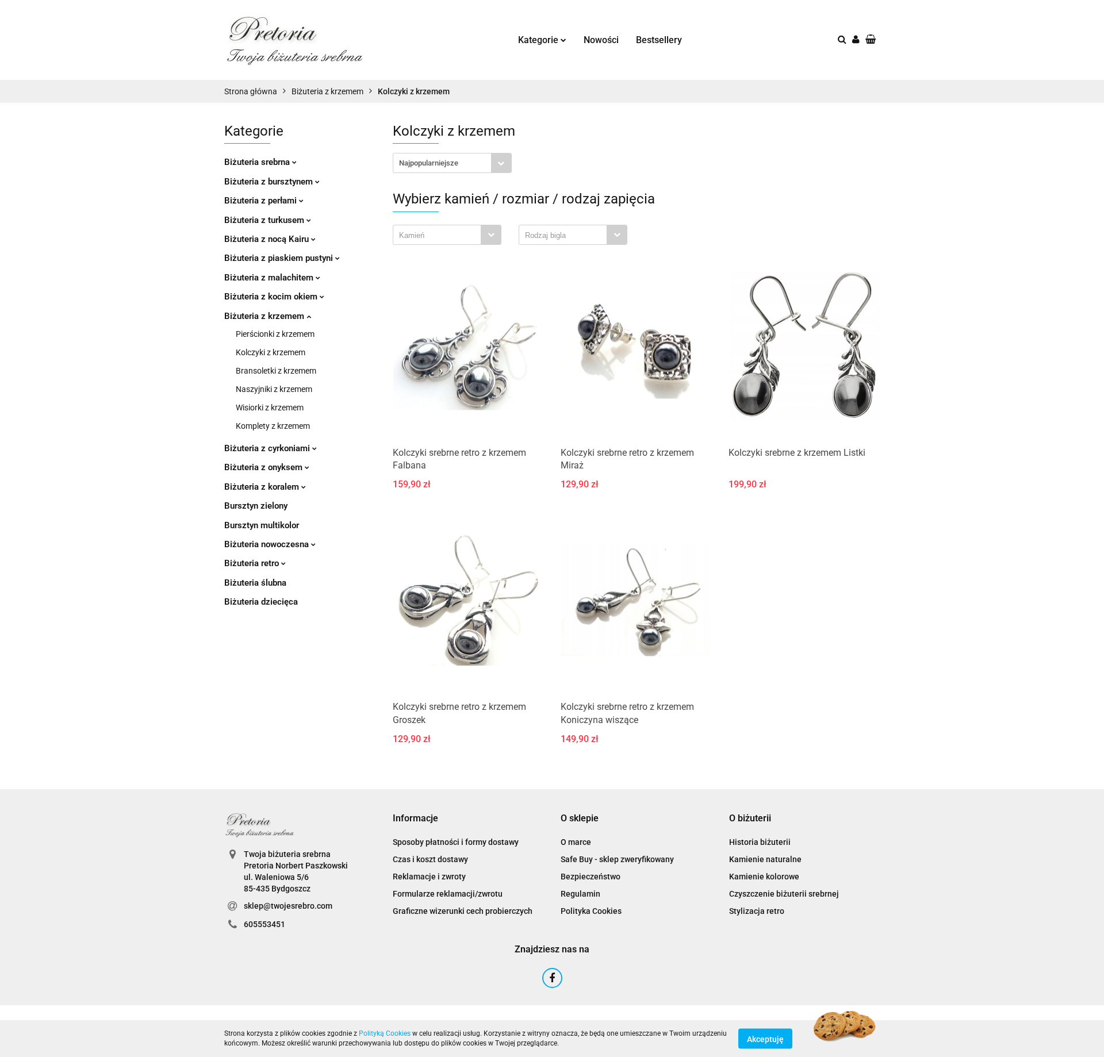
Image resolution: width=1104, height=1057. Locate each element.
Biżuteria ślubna (255, 583)
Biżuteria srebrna (258, 162)
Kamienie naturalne (765, 859)
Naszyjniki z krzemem (274, 389)
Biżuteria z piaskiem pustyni (279, 258)
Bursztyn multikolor (261, 525)
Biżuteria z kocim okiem (272, 296)
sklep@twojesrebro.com (288, 905)
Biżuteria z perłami (261, 200)
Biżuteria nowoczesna (267, 544)
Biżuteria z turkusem (265, 220)
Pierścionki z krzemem (275, 334)
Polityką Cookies (385, 1033)
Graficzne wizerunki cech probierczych (462, 911)
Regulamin (580, 893)
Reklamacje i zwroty (429, 876)
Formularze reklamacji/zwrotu (448, 893)
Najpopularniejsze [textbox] (428, 163)
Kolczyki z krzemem (270, 352)
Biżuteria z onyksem (264, 467)
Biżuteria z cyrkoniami (268, 448)
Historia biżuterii (760, 842)
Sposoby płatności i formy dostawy (456, 842)
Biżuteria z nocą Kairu (267, 239)
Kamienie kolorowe (764, 876)
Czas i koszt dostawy (430, 859)
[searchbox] (440, 235)
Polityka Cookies (591, 911)
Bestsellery (659, 39)
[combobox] (452, 163)
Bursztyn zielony (256, 506)
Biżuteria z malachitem (270, 277)
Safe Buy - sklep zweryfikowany (617, 859)
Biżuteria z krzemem (265, 316)
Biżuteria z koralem (262, 487)
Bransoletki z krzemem (276, 370)
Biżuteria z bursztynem (269, 181)
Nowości (601, 39)
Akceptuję (765, 1038)
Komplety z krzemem (273, 426)
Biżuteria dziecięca (261, 602)
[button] (415, 819)
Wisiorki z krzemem (270, 407)
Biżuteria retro (252, 563)
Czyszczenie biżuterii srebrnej (784, 893)
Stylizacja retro (756, 911)
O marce (576, 842)
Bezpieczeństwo (590, 876)
